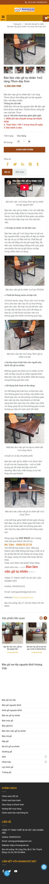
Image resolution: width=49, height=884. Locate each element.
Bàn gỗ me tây (9, 700)
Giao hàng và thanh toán (13, 804)
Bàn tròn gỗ (7, 720)
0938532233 (41, 2)
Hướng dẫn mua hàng (11, 809)
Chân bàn (6, 762)
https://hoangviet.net (23, 597)
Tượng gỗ (6, 772)
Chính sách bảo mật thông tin (15, 813)
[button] (46, 18)
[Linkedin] (22, 164)
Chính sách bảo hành (11, 800)
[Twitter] (15, 164)
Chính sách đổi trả (10, 796)
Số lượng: (8, 142)
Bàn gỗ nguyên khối (11, 705)
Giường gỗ (7, 751)
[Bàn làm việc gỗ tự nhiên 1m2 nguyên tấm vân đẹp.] (24, 10)
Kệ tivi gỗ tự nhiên (11, 746)
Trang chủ (18, 24)
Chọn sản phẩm (24, 149)
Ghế (4, 757)
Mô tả (7, 172)
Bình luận (20, 172)
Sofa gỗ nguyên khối (12, 710)
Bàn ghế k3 (7, 726)
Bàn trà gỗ (7, 736)
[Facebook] (7, 164)
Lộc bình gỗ (7, 767)
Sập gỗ (5, 741)
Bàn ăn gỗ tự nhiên (11, 715)
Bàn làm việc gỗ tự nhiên (35, 24)
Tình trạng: (9, 136)
